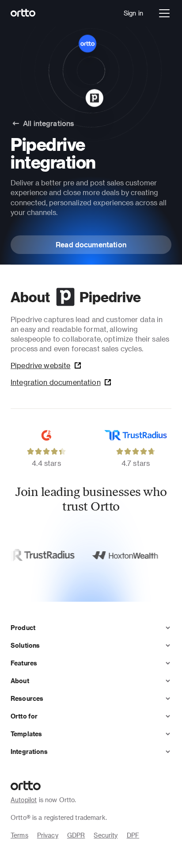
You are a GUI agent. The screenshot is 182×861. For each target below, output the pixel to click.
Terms (19, 835)
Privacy (47, 835)
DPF (133, 835)
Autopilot (24, 799)
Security (106, 835)
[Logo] (23, 13)
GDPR (76, 835)
